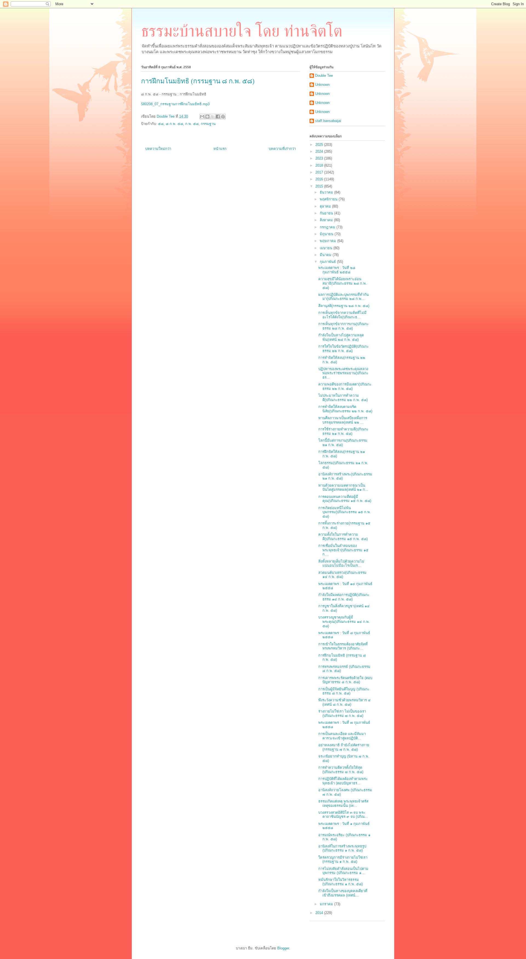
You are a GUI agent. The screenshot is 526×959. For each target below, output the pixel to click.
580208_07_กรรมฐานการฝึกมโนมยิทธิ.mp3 (175, 104)
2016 (319, 179)
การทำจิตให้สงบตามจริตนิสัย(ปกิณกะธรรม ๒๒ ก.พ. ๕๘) (345, 409)
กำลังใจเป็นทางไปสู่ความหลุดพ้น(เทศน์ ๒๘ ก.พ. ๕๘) (341, 337)
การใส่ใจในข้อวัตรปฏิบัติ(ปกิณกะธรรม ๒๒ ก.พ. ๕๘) (343, 348)
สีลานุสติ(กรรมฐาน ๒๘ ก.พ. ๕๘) (343, 306)
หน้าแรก (220, 149)
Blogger (283, 948)
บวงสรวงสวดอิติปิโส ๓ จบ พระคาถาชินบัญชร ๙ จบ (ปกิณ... (343, 814)
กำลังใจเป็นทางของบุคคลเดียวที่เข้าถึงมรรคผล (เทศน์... (342, 893)
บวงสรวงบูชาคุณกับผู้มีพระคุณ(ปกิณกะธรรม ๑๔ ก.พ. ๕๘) (344, 621)
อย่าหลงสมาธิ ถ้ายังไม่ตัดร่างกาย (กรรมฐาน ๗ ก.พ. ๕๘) (343, 747)
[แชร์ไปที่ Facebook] (218, 116)
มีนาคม (326, 255)
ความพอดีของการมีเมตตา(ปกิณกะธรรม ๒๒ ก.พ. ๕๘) (344, 386)
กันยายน (327, 213)
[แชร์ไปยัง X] (212, 116)
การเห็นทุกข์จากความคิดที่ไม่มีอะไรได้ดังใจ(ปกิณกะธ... (342, 315)
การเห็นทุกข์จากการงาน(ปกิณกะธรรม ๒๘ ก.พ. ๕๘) (343, 326)
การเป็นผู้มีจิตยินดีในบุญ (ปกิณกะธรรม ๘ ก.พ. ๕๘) (343, 691)
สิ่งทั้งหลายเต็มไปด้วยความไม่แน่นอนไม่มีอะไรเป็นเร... (341, 563)
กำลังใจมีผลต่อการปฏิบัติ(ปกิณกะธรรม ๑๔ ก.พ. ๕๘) (343, 597)
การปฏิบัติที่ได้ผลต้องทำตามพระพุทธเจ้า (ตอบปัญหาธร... (343, 781)
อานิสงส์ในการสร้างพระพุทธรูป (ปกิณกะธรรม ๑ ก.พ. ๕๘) (342, 848)
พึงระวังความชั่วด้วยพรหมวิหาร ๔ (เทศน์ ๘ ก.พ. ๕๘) (344, 702)
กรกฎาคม (328, 227)
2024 (319, 151)
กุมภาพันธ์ (328, 262)
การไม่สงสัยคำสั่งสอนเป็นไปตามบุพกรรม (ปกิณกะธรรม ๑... (343, 871)
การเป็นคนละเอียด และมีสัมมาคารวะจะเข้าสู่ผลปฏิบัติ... (342, 736)
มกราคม (327, 904)
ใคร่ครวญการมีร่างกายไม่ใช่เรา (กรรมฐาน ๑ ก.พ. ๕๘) (342, 859)
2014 (319, 913)
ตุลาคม (326, 206)
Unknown (322, 85)
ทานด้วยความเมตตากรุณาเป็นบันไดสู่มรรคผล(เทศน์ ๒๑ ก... (343, 487)
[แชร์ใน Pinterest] (223, 116)
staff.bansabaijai (328, 121)
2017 (319, 172)
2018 (319, 165)
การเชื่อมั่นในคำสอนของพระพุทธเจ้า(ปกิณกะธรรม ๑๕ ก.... (343, 550)
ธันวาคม (327, 192)
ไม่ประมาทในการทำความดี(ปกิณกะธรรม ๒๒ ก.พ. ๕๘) (343, 397)
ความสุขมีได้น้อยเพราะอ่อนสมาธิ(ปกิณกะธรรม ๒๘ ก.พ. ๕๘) (342, 283)
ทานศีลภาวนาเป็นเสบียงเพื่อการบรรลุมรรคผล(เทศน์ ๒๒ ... (342, 420)
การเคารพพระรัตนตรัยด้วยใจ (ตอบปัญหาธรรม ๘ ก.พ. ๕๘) (345, 680)
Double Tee (324, 75)
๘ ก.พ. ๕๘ (174, 124)
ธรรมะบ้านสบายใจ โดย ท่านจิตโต (241, 31)
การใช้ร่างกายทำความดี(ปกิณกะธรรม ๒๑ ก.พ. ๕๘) (343, 431)
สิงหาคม (327, 220)
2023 (319, 158)
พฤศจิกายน (329, 199)
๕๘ (161, 124)
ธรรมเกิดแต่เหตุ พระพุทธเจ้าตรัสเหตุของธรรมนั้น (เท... (343, 803)
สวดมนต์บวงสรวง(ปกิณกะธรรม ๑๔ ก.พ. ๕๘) (342, 575)
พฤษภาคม (328, 241)
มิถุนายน (327, 234)
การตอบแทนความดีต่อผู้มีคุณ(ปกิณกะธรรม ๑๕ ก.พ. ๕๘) (344, 499)
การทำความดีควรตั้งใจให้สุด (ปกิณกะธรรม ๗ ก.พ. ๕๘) (340, 769)
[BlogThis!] (207, 116)
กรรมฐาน (208, 124)
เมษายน (326, 248)
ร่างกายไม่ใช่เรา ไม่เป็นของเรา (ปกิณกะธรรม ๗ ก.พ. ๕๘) (342, 713)
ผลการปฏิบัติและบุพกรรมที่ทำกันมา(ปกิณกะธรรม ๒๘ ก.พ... (343, 297)
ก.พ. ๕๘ (192, 124)
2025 (319, 145)
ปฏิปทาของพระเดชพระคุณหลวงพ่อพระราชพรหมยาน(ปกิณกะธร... (343, 373)
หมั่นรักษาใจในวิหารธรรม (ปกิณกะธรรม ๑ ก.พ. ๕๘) (340, 882)
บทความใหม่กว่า (158, 149)
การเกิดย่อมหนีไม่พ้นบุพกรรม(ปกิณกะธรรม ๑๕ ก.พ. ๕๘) (344, 512)
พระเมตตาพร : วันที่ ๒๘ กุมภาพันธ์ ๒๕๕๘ (336, 270)
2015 (319, 186)
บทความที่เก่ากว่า (282, 149)
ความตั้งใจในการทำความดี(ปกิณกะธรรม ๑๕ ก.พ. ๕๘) (343, 536)
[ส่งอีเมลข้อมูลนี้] (202, 116)
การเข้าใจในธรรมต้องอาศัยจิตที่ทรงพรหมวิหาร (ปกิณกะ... (343, 646)
